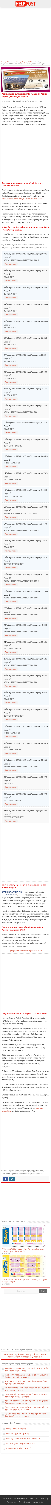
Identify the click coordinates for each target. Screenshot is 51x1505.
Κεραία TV (38, 1357)
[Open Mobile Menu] (3, 3)
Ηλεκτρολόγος (26, 1354)
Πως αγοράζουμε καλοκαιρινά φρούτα (23, 1438)
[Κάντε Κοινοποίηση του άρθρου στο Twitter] (12, 1179)
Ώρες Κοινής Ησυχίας (16, 1428)
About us (34, 1498)
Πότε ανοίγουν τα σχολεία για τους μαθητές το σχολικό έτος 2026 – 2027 (26, 1408)
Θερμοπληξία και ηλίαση (17, 1433)
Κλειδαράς (25, 1357)
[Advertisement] (25, 33)
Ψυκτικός (40, 1354)
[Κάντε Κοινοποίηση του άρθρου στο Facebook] (5, 1179)
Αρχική (3, 62)
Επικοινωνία (38, 1502)
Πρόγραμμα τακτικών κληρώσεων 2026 (25, 950)
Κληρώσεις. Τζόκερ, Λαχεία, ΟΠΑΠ (19, 62)
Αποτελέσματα (10, 264)
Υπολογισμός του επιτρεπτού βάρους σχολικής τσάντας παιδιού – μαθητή (26, 1395)
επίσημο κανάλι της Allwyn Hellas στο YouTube (22, 199)
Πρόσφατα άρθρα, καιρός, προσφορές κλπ (17, 1364)
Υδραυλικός (11, 1354)
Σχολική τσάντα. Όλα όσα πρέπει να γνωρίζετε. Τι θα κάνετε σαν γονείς (27, 1401)
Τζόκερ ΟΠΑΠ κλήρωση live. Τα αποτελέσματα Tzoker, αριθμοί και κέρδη (23, 1250)
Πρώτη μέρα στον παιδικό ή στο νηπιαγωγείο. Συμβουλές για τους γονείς (25, 1414)
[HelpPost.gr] (25, 3)
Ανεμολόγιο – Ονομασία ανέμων (20, 1443)
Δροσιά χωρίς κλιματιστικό (18, 1448)
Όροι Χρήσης (24, 1502)
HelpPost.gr (22, 1498)
